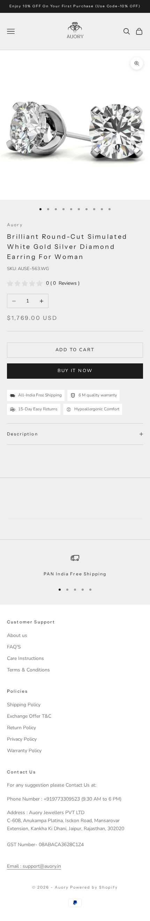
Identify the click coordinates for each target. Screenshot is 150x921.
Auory (15, 224)
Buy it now (75, 371)
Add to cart (75, 350)
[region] (75, 565)
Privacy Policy (22, 739)
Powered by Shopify (94, 887)
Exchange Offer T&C (29, 716)
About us (17, 635)
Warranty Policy (24, 750)
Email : (14, 866)
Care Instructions (25, 658)
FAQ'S (14, 647)
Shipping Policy (23, 704)
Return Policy (21, 727)
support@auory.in (41, 866)
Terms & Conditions (28, 670)
